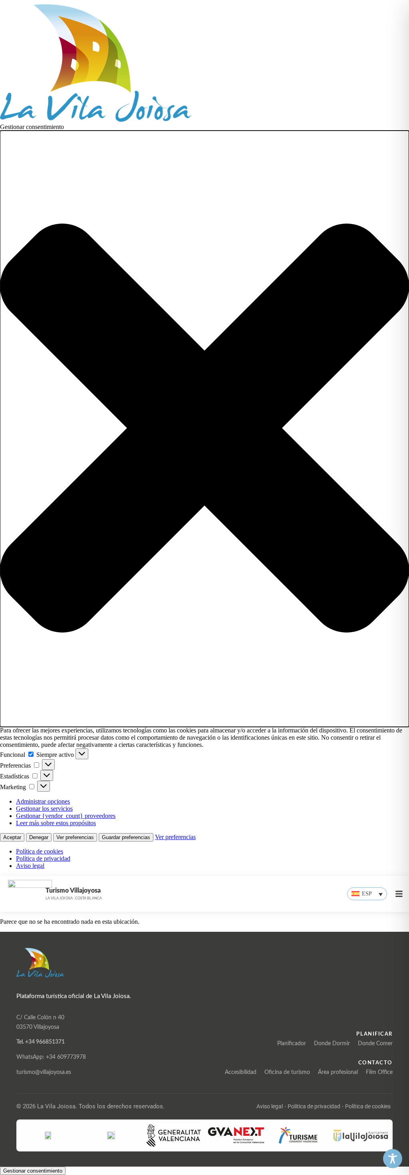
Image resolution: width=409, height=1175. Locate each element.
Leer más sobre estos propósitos (56, 823)
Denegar (38, 837)
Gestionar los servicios (44, 808)
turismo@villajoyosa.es (43, 1072)
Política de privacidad (43, 858)
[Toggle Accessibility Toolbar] (392, 1158)
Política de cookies (39, 851)
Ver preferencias (75, 837)
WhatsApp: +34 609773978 (51, 1057)
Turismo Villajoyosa (73, 890)
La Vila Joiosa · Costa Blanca (74, 898)
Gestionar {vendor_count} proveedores (65, 815)
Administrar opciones (43, 801)
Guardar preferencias (126, 837)
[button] (204, 429)
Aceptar (12, 837)
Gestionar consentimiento (32, 1171)
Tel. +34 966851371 (40, 1042)
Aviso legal (30, 865)
